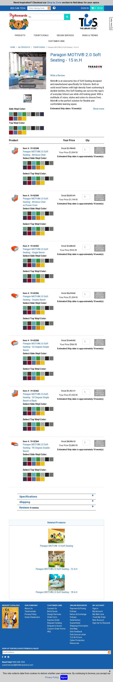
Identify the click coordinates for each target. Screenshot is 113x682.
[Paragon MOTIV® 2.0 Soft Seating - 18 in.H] (56, 582)
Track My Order (99, 617)
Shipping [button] (24, 502)
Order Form (52, 617)
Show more (98, 108)
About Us (29, 608)
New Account (98, 620)
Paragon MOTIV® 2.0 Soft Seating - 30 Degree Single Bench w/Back (36, 397)
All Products (24, 47)
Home (12, 47)
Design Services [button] (65, 35)
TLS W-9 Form (76, 637)
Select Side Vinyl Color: (35, 158)
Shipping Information (79, 626)
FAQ (49, 631)
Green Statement (32, 617)
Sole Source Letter (78, 634)
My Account (97, 611)
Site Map (74, 629)
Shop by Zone (54, 2)
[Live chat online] (111, 23)
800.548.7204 (17, 8)
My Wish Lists (98, 614)
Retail (63, 148)
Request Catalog (54, 623)
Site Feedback (76, 631)
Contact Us (52, 608)
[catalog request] (10, 617)
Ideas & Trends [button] (90, 35)
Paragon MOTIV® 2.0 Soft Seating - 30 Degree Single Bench (36, 346)
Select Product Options (99, 150)
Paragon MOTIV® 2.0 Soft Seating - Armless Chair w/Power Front (35, 202)
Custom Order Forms (56, 629)
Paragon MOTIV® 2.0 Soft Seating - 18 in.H (56, 592)
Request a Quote (54, 626)
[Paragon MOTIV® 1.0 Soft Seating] (56, 535)
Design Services (54, 614)
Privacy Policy (31, 614)
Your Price (63, 152)
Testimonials (30, 611)
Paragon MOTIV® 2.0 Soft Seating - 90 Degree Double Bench (36, 447)
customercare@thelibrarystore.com (17, 665)
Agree (64, 677)
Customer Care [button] (56, 41)
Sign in (95, 608)
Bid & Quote (52, 611)
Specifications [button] (28, 496)
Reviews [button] (29, 507)
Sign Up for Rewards (101, 623)
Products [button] (20, 35)
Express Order (53, 620)
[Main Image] (27, 98)
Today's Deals (41, 35)
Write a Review (57, 75)
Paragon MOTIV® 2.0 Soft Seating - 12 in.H (56, 569)
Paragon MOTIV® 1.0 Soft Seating (56, 546)
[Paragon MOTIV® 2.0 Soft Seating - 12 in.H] (56, 559)
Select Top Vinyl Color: (34, 173)
